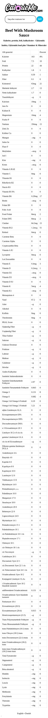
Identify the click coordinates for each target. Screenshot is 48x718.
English (20, 713)
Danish (28, 713)
